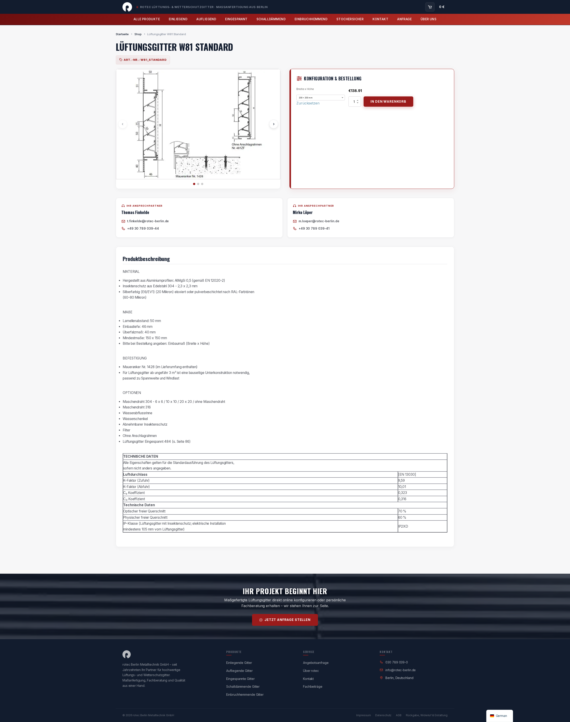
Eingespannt (236, 19)
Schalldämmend (271, 19)
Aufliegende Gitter (239, 671)
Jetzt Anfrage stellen (288, 620)
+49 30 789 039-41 (314, 228)
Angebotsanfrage (316, 663)
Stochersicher (350, 19)
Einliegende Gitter (239, 663)
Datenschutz (383, 715)
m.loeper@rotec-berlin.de (319, 221)
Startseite (122, 34)
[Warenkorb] (430, 7)
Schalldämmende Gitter (243, 686)
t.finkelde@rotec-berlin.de (148, 221)
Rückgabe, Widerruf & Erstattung (427, 715)
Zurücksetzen (308, 103)
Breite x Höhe (305, 89)
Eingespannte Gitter (240, 679)
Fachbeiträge (312, 686)
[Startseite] (127, 7)
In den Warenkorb (388, 101)
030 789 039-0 (396, 662)
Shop (138, 34)
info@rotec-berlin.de (400, 670)
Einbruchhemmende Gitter (245, 694)
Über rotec (311, 671)
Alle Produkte (147, 19)
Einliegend (178, 19)
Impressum (363, 715)
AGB (398, 715)
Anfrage (404, 19)
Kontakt (380, 19)
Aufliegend (206, 19)
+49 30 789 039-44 (143, 228)
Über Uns (428, 19)
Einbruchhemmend (311, 19)
